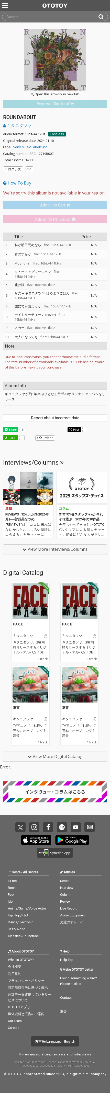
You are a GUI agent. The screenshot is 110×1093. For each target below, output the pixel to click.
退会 (63, 1011)
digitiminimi (80, 1074)
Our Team (15, 1021)
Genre (16, 872)
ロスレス (14, 169)
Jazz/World (16, 929)
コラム (64, 508)
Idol (11, 901)
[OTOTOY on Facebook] (48, 827)
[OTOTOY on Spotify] (62, 827)
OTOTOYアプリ (19, 1007)
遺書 (16, 707)
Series (64, 881)
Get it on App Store (36, 840)
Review (65, 901)
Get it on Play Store (72, 840)
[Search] (103, 17)
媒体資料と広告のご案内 (26, 1014)
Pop (11, 894)
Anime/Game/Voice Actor (27, 908)
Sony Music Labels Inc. (30, 147)
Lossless (57, 134)
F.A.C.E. (18, 624)
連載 (8, 508)
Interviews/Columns (31, 462)
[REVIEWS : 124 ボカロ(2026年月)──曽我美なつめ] (28, 488)
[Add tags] (29, 169)
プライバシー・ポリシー (26, 981)
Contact (66, 997)
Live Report (68, 908)
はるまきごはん (58, 293)
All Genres (30, 872)
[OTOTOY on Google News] (89, 827)
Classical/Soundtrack (24, 936)
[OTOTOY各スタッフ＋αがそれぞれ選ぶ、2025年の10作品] (82, 488)
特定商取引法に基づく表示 (28, 988)
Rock (12, 888)
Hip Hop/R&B (18, 915)
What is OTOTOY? (21, 960)
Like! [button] (12, 438)
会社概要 (14, 967)
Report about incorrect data (55, 418)
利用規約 (14, 974)
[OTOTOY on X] (20, 827)
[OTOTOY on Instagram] (34, 827)
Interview (66, 888)
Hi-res (12, 881)
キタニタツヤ (18, 125)
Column (65, 894)
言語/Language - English (56, 1041)
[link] (55, 104)
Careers (13, 1028)
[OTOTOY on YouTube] (76, 827)
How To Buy (19, 183)
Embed (47, 437)
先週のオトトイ (71, 922)
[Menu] (5, 5)
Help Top (66, 960)
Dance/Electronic (20, 922)
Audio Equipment (73, 915)
